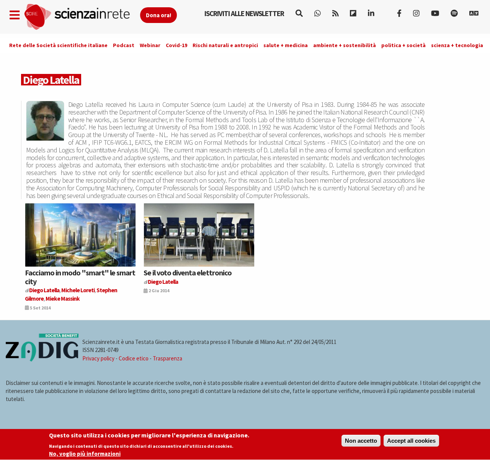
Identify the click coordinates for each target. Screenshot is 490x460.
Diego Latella (44, 290)
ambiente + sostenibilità (344, 45)
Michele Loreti (78, 290)
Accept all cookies (411, 440)
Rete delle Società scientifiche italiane (58, 45)
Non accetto (361, 440)
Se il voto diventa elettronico (188, 272)
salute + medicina (285, 45)
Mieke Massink (63, 298)
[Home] (81, 17)
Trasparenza (167, 358)
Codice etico (134, 358)
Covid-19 (176, 45)
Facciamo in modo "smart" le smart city (80, 277)
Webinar (150, 45)
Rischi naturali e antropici (225, 45)
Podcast (123, 45)
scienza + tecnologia (457, 45)
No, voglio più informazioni (85, 453)
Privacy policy (98, 358)
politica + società (403, 45)
